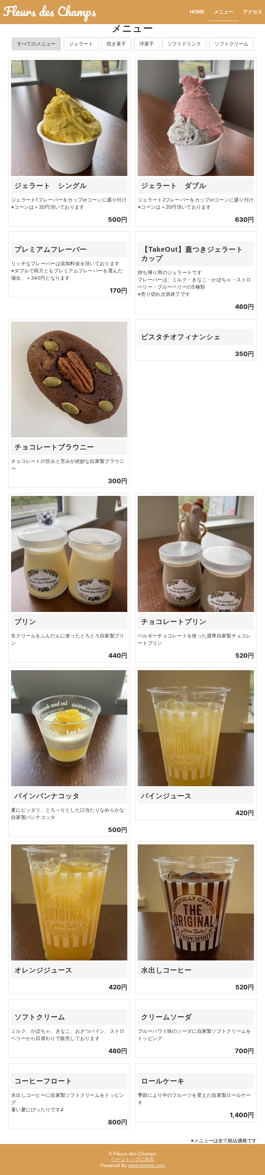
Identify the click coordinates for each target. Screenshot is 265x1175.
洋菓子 (146, 43)
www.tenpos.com (146, 1165)
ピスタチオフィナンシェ (181, 337)
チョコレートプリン (173, 621)
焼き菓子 (116, 43)
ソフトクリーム (231, 43)
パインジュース (166, 796)
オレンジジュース (43, 970)
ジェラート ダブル (173, 185)
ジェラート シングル (50, 185)
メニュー (223, 11)
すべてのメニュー (36, 43)
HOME (197, 11)
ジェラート (81, 43)
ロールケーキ (163, 1081)
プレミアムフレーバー (50, 249)
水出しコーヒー (166, 970)
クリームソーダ (166, 1017)
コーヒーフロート (43, 1081)
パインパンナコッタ (47, 796)
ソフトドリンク (184, 43)
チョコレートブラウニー (54, 447)
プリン (25, 621)
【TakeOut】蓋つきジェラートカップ (192, 254)
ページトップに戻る (132, 1159)
